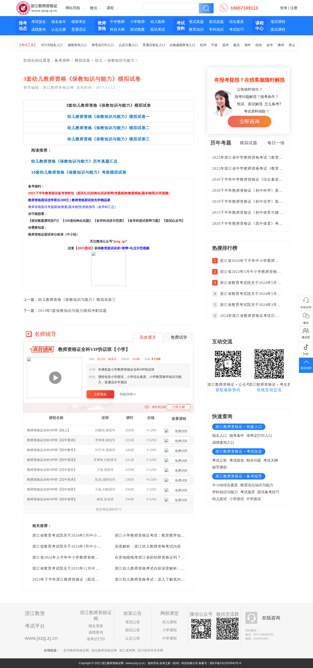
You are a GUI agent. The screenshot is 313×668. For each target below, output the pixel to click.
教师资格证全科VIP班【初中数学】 (52, 450)
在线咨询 (271, 617)
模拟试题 (248, 143)
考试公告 (219, 460)
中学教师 (117, 22)
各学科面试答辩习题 (143, 220)
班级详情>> (128, 394)
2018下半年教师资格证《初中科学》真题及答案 (253, 190)
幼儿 (99, 60)
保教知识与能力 (121, 60)
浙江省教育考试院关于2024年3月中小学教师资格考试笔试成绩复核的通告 (95, 546)
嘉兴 (236, 45)
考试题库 (247, 492)
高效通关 (148, 337)
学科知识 (216, 29)
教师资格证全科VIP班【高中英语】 (52, 440)
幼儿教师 (157, 22)
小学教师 (137, 22)
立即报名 (100, 394)
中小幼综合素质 (225, 485)
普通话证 (78, 29)
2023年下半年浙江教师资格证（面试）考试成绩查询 (77, 579)
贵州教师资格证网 (76, 650)
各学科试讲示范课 (109, 220)
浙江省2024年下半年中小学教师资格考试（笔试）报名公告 (250, 261)
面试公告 (132, 630)
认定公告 (132, 638)
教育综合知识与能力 (256, 485)
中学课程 (169, 638)
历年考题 (220, 143)
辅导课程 (219, 467)
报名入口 (219, 436)
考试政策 (236, 460)
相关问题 (253, 460)
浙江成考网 (127, 650)
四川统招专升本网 (150, 650)
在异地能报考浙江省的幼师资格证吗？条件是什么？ (159, 557)
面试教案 (137, 29)
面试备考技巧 (268, 492)
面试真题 (216, 22)
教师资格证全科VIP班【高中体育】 (52, 489)
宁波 (214, 45)
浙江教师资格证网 (37, 5)
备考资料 (62, 60)
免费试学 (179, 337)
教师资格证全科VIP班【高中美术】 (52, 479)
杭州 (203, 45)
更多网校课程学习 (108, 509)
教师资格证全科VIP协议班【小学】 (94, 349)
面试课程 (278, 29)
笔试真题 (196, 22)
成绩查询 (38, 29)
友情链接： (52, 650)
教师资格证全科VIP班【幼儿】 (49, 430)
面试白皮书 (174, 220)
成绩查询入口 (77, 45)
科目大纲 (117, 29)
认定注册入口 (128, 45)
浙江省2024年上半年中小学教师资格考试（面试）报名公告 (83, 557)
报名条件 (58, 22)
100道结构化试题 (76, 220)
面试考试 (157, 29)
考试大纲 (270, 460)
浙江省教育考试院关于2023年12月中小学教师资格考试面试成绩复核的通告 (97, 568)
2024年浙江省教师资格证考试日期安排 (250, 316)
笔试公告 (132, 622)
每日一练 (276, 143)
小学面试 (236, 499)
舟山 (292, 45)
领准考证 (78, 22)
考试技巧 (236, 29)
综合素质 (236, 22)
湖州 (247, 45)
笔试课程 (278, 22)
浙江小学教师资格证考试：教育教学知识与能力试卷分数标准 (167, 535)
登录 (283, 8)
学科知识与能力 (225, 492)
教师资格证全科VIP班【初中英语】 (52, 460)
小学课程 (169, 630)
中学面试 (253, 499)
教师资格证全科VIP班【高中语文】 (52, 469)
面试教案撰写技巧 (44, 220)
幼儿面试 (219, 499)
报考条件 (236, 436)
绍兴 (258, 45)
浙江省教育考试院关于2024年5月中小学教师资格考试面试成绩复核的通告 (95, 535)
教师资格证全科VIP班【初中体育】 (52, 499)
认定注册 (58, 29)
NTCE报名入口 (52, 45)
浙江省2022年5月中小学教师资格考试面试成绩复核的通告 (250, 272)
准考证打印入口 (102, 45)
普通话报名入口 (154, 45)
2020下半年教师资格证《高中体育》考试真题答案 (255, 223)
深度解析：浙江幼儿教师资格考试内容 (148, 546)
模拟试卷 (82, 60)
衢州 (281, 45)
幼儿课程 (169, 622)
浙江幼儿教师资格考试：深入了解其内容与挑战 (156, 579)
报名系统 (95, 626)
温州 (225, 45)
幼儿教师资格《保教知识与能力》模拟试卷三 (77, 300)
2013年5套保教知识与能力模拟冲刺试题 (72, 311)
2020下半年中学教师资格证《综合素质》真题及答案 (257, 179)
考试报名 (38, 22)
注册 (293, 8)
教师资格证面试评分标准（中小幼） (54, 234)
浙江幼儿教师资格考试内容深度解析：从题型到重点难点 (163, 568)
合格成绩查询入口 (182, 45)
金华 (269, 45)
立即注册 (178, 407)
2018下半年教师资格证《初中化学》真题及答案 (253, 201)
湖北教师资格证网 (104, 650)
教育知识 (196, 29)
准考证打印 (96, 639)
